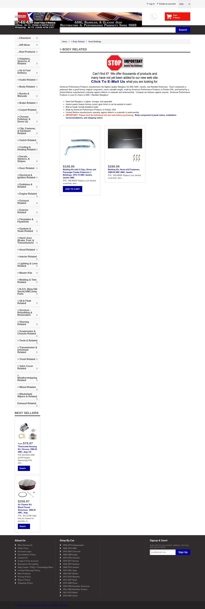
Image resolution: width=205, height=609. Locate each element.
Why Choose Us (25, 545)
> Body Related (77, 41)
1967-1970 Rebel (70, 592)
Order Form (23, 548)
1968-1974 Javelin (71, 567)
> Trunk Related (26, 359)
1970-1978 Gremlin (71, 558)
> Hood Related (26, 249)
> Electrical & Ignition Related (26, 176)
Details (23, 468)
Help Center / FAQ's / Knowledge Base (35, 567)
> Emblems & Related (24, 185)
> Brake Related (26, 103)
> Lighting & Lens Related (27, 264)
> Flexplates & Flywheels (25, 220)
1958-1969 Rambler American (76, 586)
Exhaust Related (26, 403)
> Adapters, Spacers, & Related (23, 61)
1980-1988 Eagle (70, 555)
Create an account (167, 4)
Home (64, 41)
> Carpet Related (26, 110)
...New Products (26, 52)
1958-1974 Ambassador (73, 545)
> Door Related (25, 168)
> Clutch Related (26, 140)
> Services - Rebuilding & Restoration (24, 312)
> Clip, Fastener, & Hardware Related (26, 131)
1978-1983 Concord (71, 551)
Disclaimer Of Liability (28, 564)
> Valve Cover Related (25, 367)
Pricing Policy (24, 577)
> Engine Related (27, 193)
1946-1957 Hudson (71, 564)
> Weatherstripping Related (27, 377)
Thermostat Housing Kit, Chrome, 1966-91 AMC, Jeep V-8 (27, 449)
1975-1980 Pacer (70, 583)
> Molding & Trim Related (26, 280)
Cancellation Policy (27, 555)
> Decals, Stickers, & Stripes (23, 159)
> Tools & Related (27, 340)
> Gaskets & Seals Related (25, 229)
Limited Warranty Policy (29, 570)
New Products (24, 573)
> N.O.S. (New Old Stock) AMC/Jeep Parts (27, 291)
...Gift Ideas (23, 45)
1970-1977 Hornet (70, 561)
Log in (152, 4)
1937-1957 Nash (70, 580)
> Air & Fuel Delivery (23, 71)
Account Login (24, 551)
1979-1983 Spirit (70, 596)
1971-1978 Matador (71, 577)
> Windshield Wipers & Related (27, 395)
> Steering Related (23, 323)
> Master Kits (24, 273)
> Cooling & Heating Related (26, 148)
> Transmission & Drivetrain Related (27, 350)
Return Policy (24, 580)
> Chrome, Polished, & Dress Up (23, 119)
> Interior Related (27, 256)
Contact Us (23, 558)
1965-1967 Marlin (70, 573)
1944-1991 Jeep (70, 570)
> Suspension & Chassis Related (26, 332)
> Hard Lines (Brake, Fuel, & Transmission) (25, 240)
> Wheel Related (26, 387)
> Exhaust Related (23, 201)
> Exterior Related (22, 211)
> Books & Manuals (23, 94)
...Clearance (24, 38)
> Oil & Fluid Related (24, 302)
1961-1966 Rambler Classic (75, 589)
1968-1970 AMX (70, 548)
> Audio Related (26, 79)
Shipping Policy (25, 583)
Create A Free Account (28, 561)
